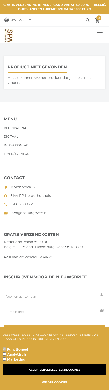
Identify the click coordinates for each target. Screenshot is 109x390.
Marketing (16, 359)
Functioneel (17, 349)
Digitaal (11, 137)
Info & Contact (17, 145)
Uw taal (21, 20)
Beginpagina (15, 128)
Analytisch (16, 354)
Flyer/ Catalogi (17, 154)
